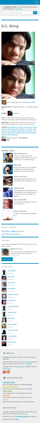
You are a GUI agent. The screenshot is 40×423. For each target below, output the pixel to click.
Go (35, 13)
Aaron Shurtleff (11, 131)
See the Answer (7, 259)
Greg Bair (4, 134)
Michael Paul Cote (21, 133)
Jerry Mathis (28, 131)
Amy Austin (29, 129)
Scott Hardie (31, 102)
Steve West (19, 127)
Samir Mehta (11, 288)
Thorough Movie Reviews (10, 387)
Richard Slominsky (13, 306)
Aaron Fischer (12, 342)
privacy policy (23, 414)
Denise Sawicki (12, 324)
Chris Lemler (11, 282)
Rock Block (6, 395)
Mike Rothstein (20, 129)
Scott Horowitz (10, 133)
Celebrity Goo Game (9, 382)
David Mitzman (12, 336)
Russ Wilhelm (12, 127)
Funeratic (5, 357)
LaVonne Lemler (13, 330)
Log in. (17, 419)
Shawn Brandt (31, 133)
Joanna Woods (11, 129)
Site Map (27, 362)
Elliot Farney (20, 131)
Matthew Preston (13, 294)
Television (16, 113)
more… (33, 124)
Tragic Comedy (7, 391)
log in (7, 231)
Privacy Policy (7, 368)
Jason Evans (14, 134)
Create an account (21, 416)
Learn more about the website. (10, 234)
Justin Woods (28, 127)
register (13, 231)
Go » (33, 159)
